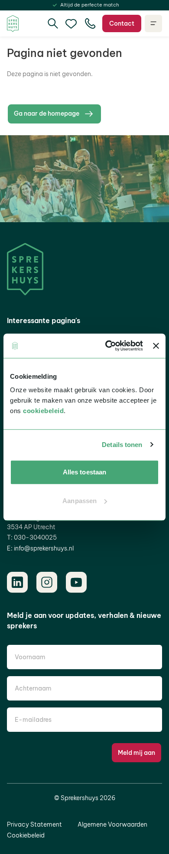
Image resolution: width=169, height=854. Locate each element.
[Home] (13, 23)
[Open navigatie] (153, 23)
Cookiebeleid (26, 835)
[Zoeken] (53, 23)
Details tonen (122, 444)
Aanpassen (79, 500)
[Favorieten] (71, 23)
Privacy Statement (34, 824)
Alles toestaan (84, 472)
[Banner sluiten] (156, 346)
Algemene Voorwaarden (112, 824)
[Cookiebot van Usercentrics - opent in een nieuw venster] (107, 345)
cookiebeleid (43, 410)
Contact (121, 23)
